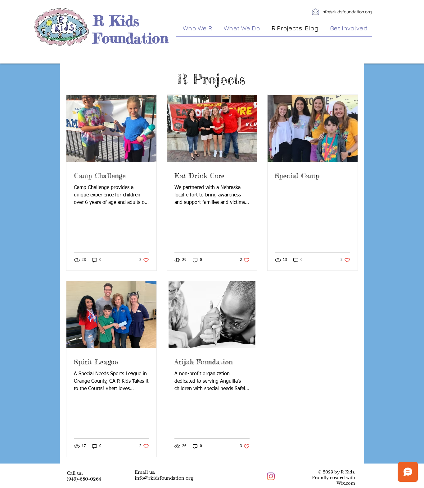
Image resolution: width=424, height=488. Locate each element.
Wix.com (345, 483)
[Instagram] (271, 476)
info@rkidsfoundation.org (347, 11)
